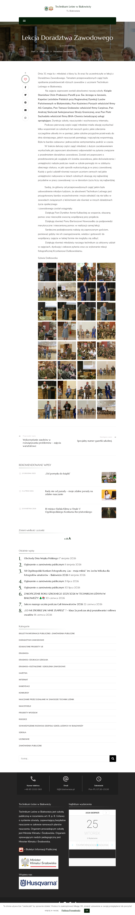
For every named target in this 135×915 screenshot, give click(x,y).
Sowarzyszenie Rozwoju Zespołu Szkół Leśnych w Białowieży (51, 726)
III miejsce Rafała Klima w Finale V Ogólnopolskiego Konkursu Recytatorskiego (68, 510)
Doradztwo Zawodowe (31, 640)
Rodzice (23, 719)
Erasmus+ (24, 653)
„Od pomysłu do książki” (57, 473)
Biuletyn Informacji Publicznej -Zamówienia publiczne (47, 633)
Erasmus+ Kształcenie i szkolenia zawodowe (42, 666)
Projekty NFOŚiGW (28, 712)
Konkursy (24, 693)
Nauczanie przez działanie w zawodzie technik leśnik (46, 699)
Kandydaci (24, 686)
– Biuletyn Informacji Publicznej (40, 849)
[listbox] (92, 845)
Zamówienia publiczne (30, 745)
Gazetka (23, 673)
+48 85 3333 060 (33, 789)
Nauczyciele (25, 706)
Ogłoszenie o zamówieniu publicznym (44, 564)
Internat (23, 679)
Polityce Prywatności (71, 910)
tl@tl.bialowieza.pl (66, 789)
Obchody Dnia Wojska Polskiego (41, 558)
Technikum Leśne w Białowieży (73, 6)
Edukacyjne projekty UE (31, 646)
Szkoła (22, 732)
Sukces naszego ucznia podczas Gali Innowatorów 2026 (53, 604)
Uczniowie (24, 739)
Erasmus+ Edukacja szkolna (33, 660)
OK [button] (87, 910)
